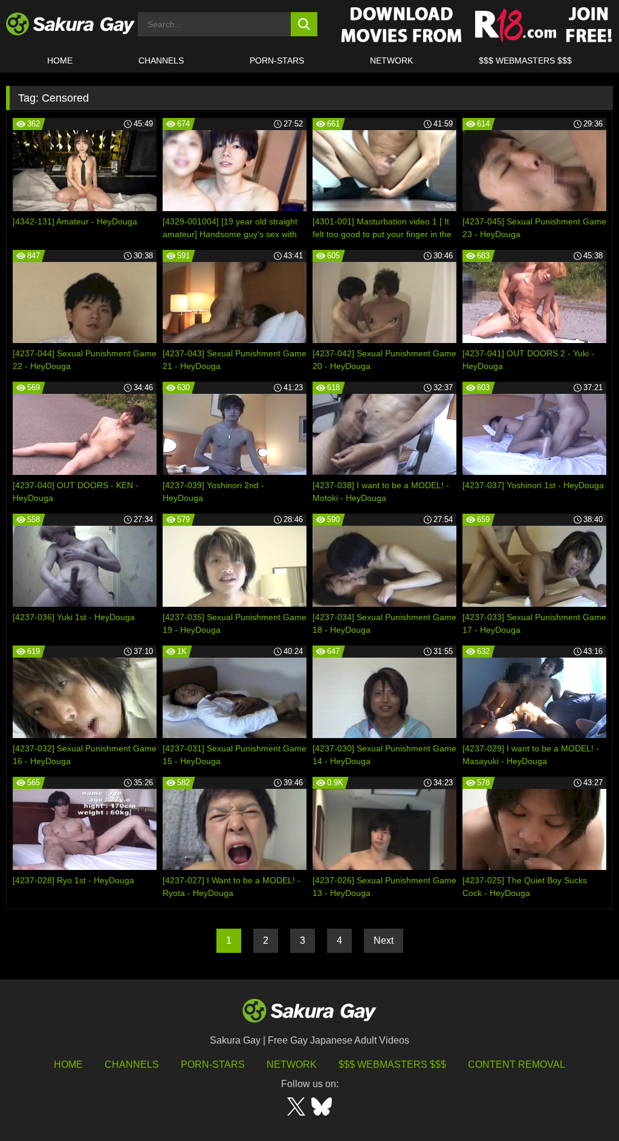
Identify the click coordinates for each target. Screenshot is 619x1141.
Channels (161, 60)
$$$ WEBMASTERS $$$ (525, 60)
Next (384, 940)
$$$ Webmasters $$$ (392, 1064)
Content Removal (516, 1064)
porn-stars (277, 60)
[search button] (304, 24)
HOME (60, 60)
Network (391, 60)
